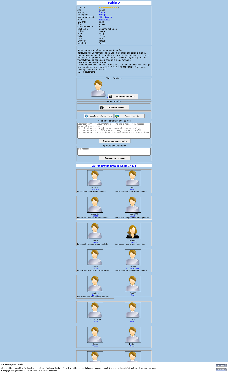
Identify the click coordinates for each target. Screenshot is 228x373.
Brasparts (95, 189)
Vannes (95, 346)
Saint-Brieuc (104, 19)
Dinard (95, 242)
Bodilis (132, 346)
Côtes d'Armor (105, 17)
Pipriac (95, 216)
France (102, 12)
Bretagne (103, 15)
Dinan (133, 295)
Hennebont (133, 242)
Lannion (95, 295)
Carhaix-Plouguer (132, 269)
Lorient (132, 189)
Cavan (132, 216)
